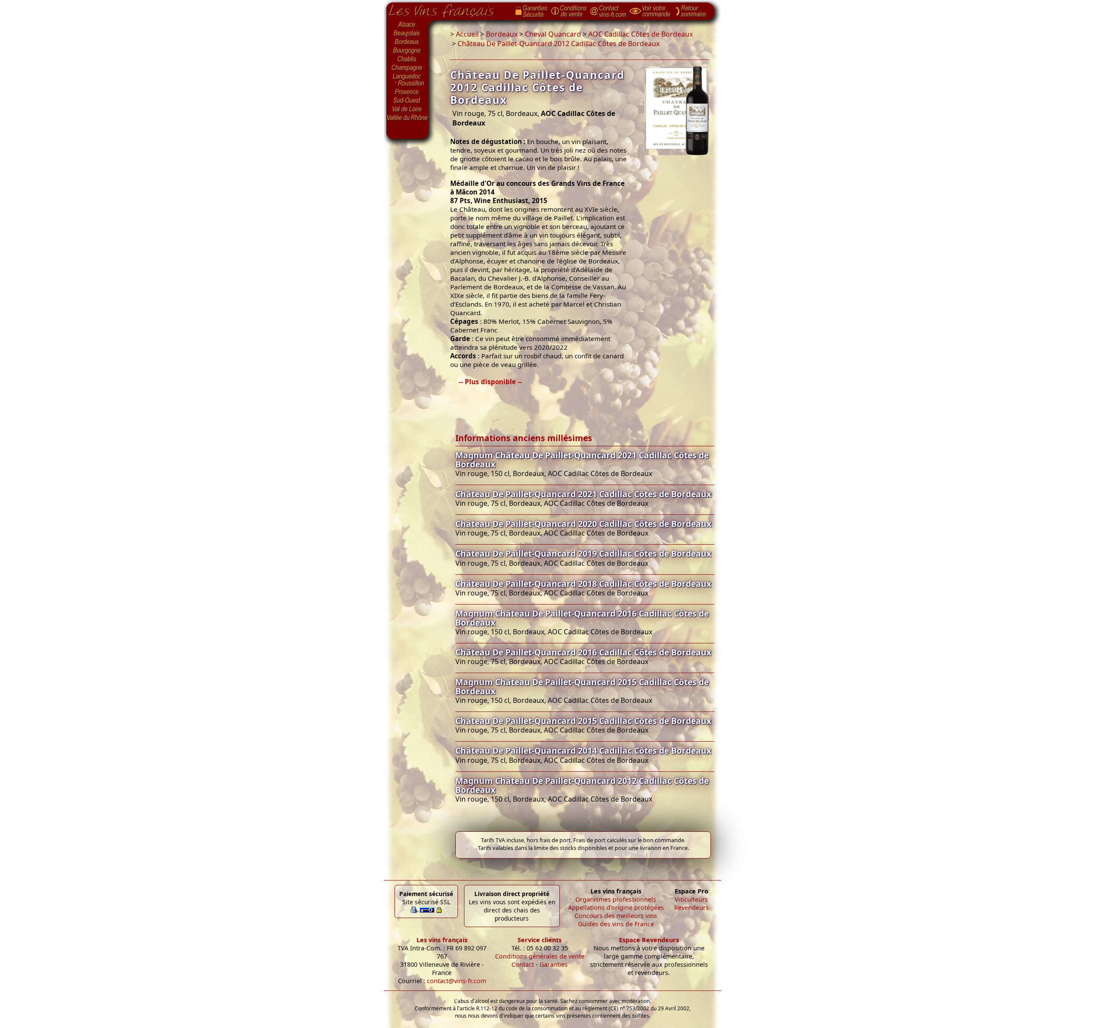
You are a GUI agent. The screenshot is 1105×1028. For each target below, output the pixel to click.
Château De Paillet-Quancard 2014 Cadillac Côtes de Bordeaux (583, 750)
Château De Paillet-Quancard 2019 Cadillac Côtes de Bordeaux (583, 553)
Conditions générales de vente (539, 956)
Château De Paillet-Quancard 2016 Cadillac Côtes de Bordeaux (583, 652)
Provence (407, 92)
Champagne (407, 68)
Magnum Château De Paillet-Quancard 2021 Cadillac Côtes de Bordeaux (582, 459)
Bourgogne (407, 51)
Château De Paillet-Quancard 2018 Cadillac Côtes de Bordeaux (583, 583)
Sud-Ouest (407, 100)
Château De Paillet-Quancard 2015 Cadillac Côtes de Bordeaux (583, 721)
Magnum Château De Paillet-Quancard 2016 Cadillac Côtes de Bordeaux (582, 618)
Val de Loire (407, 109)
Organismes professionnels (615, 899)
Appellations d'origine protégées (616, 907)
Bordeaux (407, 42)
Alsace (407, 24)
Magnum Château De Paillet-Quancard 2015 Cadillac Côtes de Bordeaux (582, 686)
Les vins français (442, 940)
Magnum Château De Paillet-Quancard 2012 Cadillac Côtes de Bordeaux (582, 785)
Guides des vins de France (616, 924)
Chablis (407, 59)
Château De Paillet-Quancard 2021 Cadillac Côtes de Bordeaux (583, 494)
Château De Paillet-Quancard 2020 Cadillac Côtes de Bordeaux (583, 524)
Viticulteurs (691, 899)
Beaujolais (407, 33)
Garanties (554, 964)
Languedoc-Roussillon (407, 79)
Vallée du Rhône (407, 118)
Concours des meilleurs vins (616, 916)
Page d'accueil (448, 9)
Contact (522, 964)
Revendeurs (691, 907)
